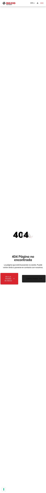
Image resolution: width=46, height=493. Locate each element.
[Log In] (37, 3)
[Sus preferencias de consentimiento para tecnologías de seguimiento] (4, 489)
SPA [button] (32, 3)
